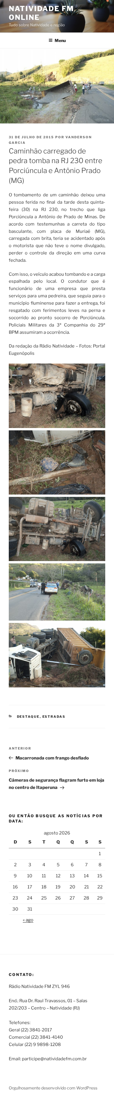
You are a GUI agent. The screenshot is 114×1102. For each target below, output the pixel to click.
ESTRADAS (54, 717)
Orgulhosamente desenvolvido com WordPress (53, 1087)
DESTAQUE (28, 717)
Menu (60, 40)
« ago (28, 920)
